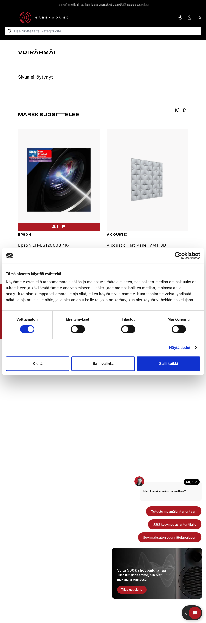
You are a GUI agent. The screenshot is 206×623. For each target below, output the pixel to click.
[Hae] (10, 31)
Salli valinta (103, 363)
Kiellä (38, 363)
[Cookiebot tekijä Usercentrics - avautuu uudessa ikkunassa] (178, 255)
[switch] (78, 329)
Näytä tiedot (179, 347)
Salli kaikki (168, 363)
